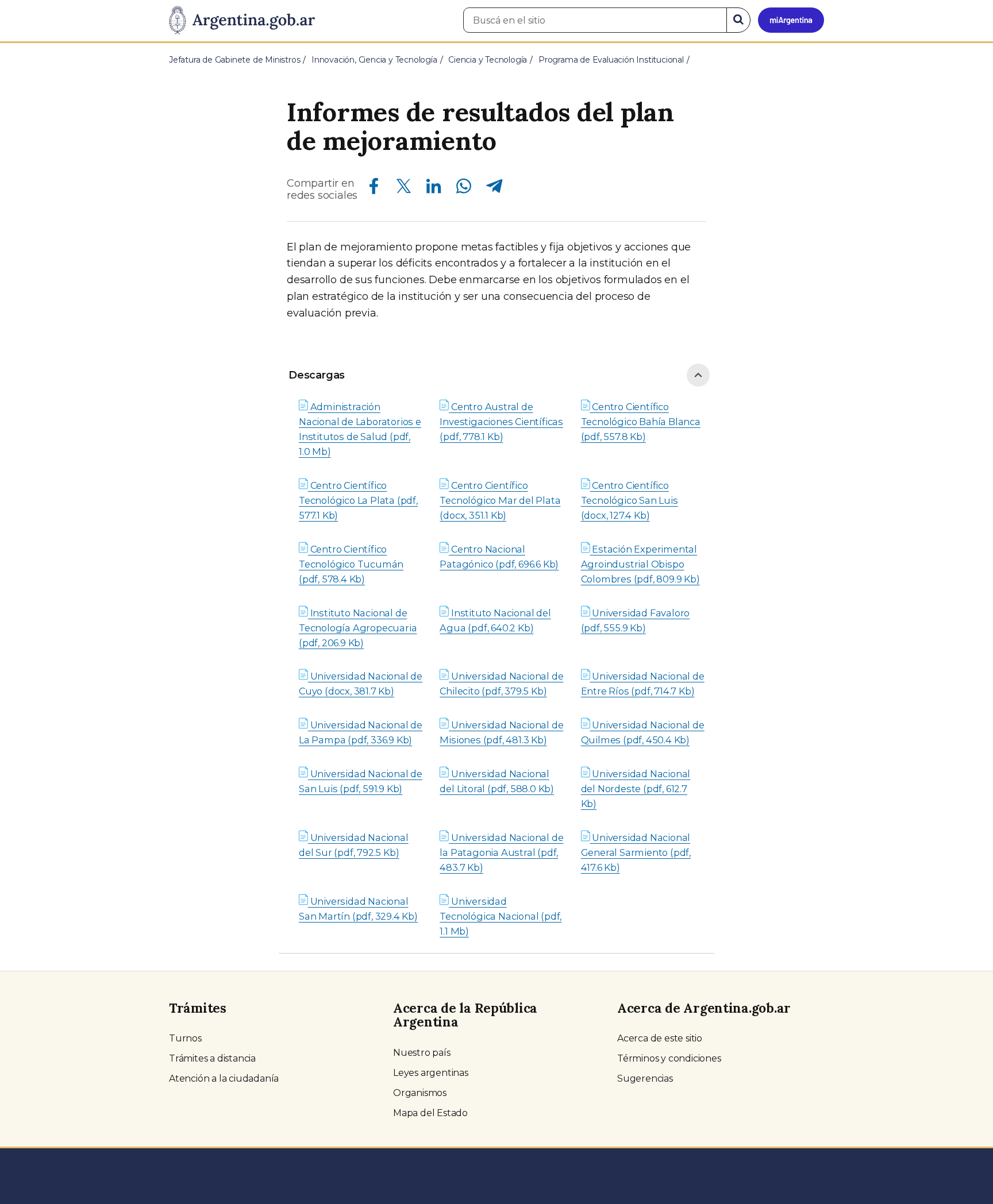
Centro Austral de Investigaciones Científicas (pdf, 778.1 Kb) (501, 421)
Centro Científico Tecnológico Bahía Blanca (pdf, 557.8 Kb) (641, 421)
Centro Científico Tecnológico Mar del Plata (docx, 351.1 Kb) (500, 500)
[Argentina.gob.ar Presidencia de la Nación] (242, 20)
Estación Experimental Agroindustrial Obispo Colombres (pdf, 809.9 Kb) (640, 564)
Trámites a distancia (212, 1058)
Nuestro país (422, 1052)
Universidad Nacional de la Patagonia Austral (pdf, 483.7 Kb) (501, 852)
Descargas (316, 375)
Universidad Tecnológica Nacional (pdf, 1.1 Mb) (500, 916)
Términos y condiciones (669, 1058)
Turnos (185, 1038)
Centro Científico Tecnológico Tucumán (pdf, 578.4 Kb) (351, 564)
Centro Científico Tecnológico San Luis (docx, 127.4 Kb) (629, 500)
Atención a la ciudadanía (224, 1078)
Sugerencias (645, 1078)
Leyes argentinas (430, 1072)
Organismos (420, 1092)
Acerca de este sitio (659, 1038)
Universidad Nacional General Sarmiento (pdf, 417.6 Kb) (636, 852)
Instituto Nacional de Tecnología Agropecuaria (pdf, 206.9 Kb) (358, 628)
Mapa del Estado (430, 1112)
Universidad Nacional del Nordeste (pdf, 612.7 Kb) (636, 788)
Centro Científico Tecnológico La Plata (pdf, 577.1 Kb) (358, 500)
